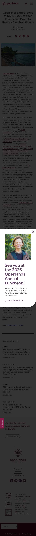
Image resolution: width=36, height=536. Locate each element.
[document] (18, 268)
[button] (33, 232)
